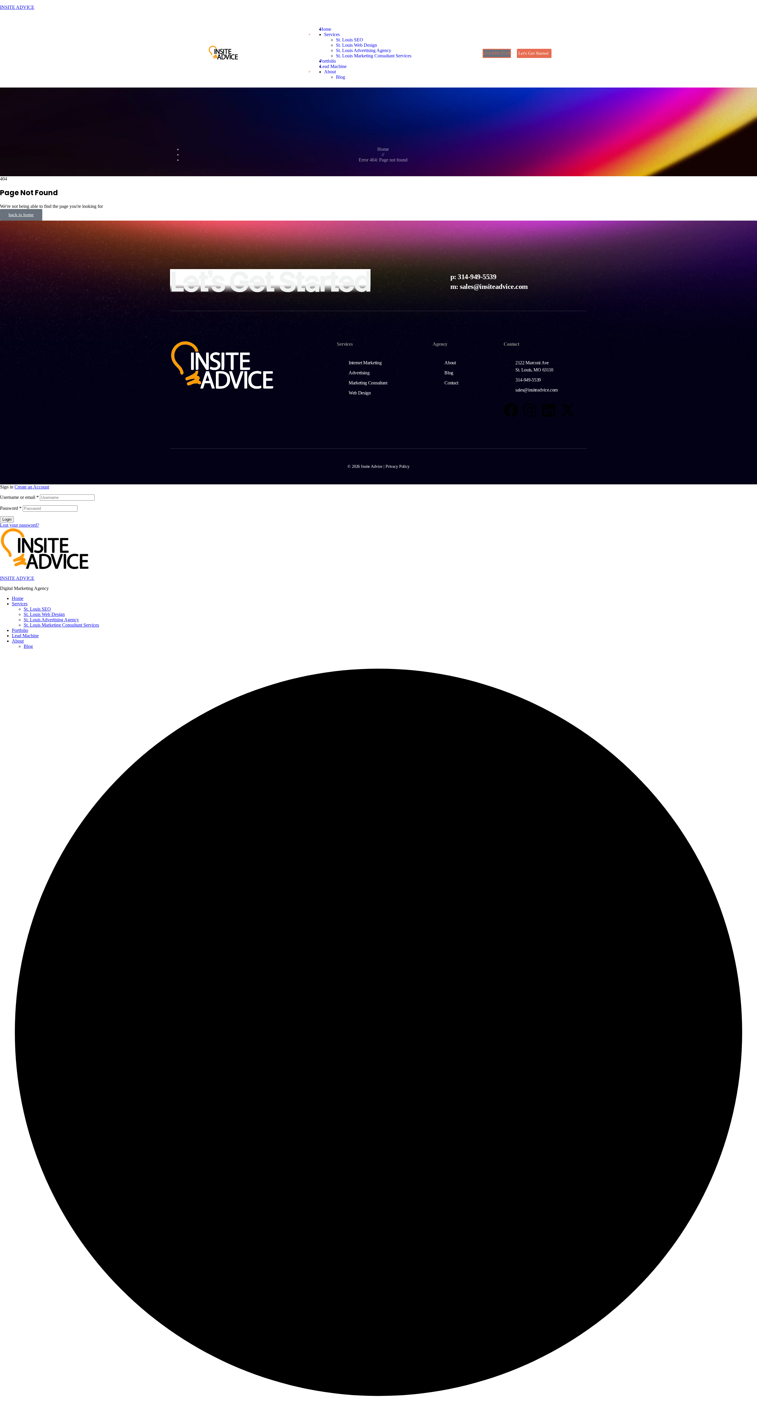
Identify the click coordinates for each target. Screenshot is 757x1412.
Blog (28, 646)
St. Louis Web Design (44, 614)
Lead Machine (25, 635)
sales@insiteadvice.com (494, 286)
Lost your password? (19, 525)
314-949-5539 (477, 277)
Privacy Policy (398, 466)
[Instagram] (530, 410)
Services (20, 603)
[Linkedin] (548, 410)
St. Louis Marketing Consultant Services (61, 624)
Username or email (19, 497)
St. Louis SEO (37, 609)
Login (7, 519)
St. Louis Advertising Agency (51, 619)
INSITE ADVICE (17, 7)
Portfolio (20, 630)
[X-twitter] (567, 410)
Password (11, 508)
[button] (497, 53)
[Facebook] (511, 410)
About (18, 640)
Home (17, 598)
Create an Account (31, 486)
